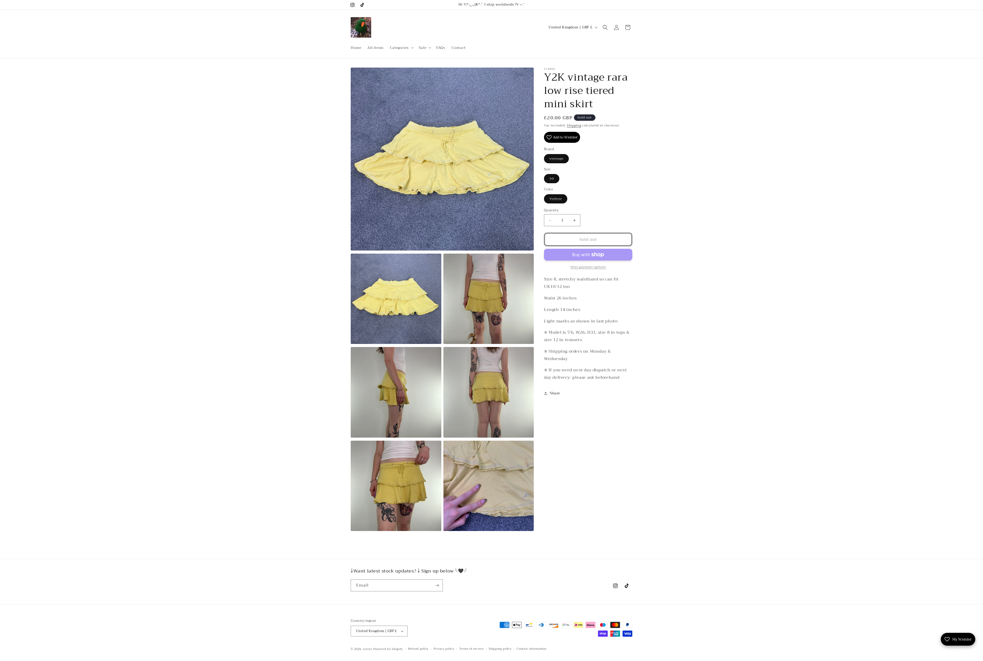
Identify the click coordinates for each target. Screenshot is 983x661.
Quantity (551, 210)
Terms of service (471, 649)
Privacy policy (444, 649)
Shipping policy (500, 649)
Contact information (531, 649)
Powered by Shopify (388, 649)
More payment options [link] (588, 267)
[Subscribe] (437, 585)
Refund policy (418, 649)
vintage (559, 159)
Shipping (574, 125)
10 (554, 179)
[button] (401, 47)
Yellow (558, 199)
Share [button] (555, 393)
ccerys (367, 649)
